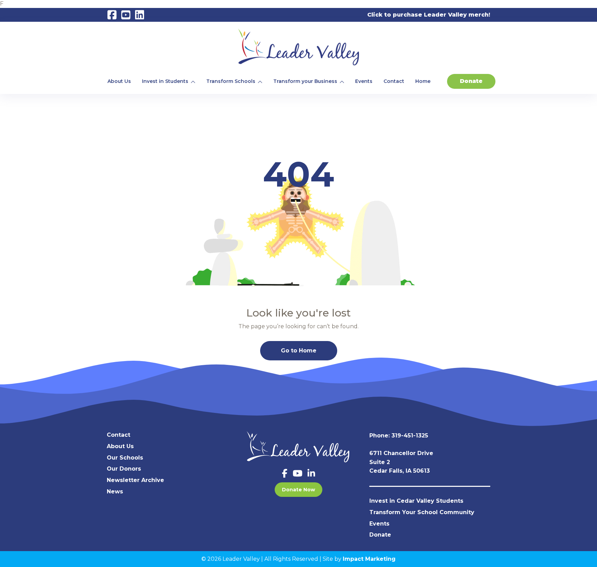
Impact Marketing (369, 559)
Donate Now (298, 489)
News (115, 491)
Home (422, 81)
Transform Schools (230, 81)
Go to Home (298, 350)
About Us (119, 81)
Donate (471, 81)
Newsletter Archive (135, 480)
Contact (393, 81)
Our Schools (125, 457)
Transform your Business (305, 81)
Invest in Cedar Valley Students (416, 501)
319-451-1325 (409, 435)
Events (363, 81)
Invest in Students (165, 81)
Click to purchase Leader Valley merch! (428, 14)
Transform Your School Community (421, 512)
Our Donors (124, 468)
